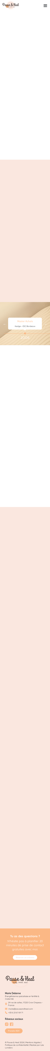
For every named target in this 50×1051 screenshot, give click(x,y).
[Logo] (10, 5)
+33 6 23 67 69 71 (15, 1012)
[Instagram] (6, 1024)
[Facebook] (11, 1024)
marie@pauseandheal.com (20, 1009)
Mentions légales (33, 1042)
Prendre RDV (14, 1031)
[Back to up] (45, 1044)
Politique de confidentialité (16, 1045)
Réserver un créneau (25, 957)
